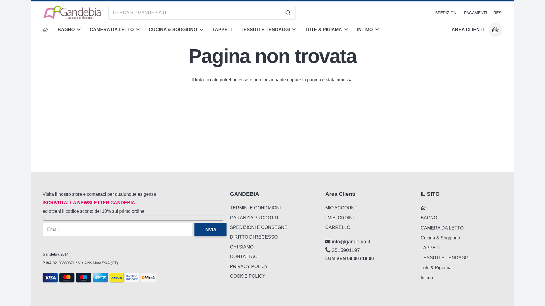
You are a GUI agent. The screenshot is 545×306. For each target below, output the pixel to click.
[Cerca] (288, 12)
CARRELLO (337, 227)
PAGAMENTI (475, 12)
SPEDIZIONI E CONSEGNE (259, 227)
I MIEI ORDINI (339, 217)
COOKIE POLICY (247, 276)
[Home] (45, 30)
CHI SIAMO (241, 247)
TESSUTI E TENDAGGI (445, 257)
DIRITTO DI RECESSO (254, 237)
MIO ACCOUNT (341, 207)
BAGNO (429, 217)
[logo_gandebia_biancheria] (72, 13)
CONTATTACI (244, 256)
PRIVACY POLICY (249, 266)
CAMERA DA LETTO (442, 228)
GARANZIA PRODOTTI (254, 217)
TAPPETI (430, 247)
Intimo (427, 277)
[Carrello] (495, 30)
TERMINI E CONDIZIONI (255, 207)
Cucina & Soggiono (440, 237)
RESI (497, 12)
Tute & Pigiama (436, 267)
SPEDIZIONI (446, 12)
